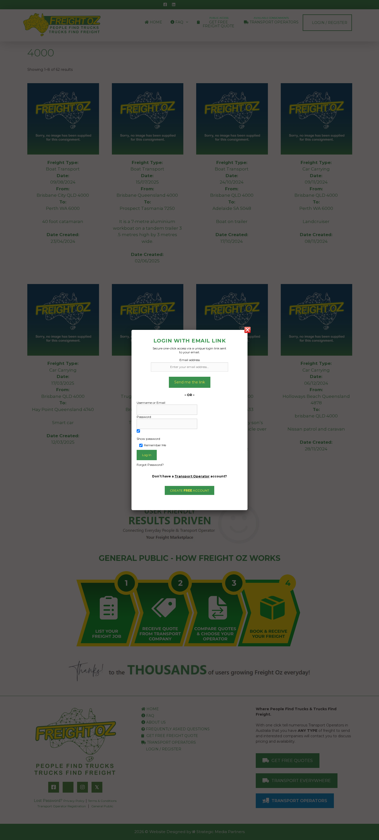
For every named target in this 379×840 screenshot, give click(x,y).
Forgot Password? (150, 465)
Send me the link (189, 382)
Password (144, 417)
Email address (189, 360)
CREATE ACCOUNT (189, 490)
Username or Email (151, 403)
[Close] (247, 330)
